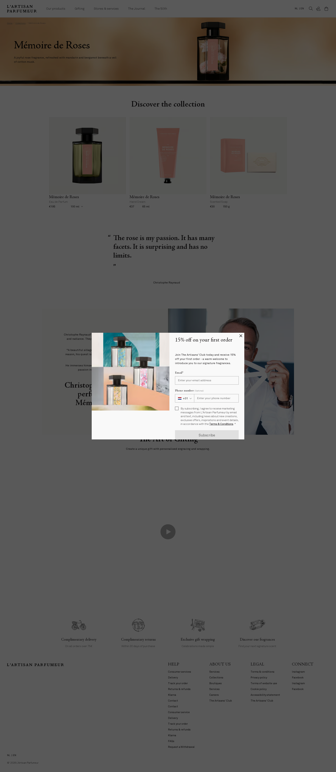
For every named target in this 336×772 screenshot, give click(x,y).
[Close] (241, 336)
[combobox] (184, 398)
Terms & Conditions (221, 424)
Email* (179, 372)
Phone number (189, 390)
